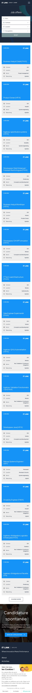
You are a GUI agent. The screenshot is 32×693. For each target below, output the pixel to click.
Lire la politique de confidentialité (9, 685)
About (4, 657)
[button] (28, 3)
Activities (5, 661)
